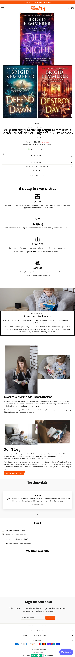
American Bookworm (37, 626)
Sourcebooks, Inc (37, 127)
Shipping (34, 144)
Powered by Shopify (37, 652)
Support (37, 640)
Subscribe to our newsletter (37, 635)
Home (37, 123)
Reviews (37, 171)
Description (37, 162)
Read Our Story (14, 473)
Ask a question (37, 175)
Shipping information (37, 166)
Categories (37, 631)
